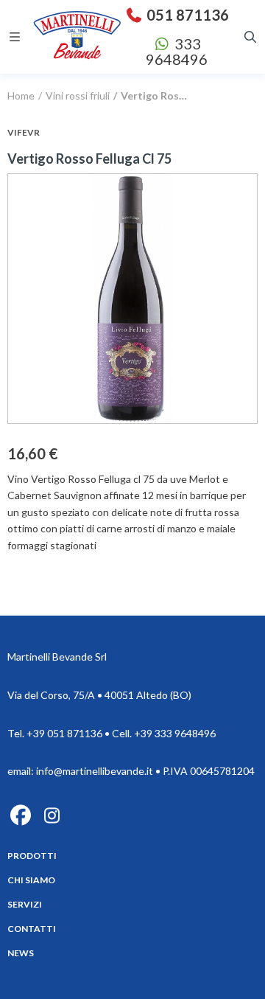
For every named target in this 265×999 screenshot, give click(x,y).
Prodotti (32, 855)
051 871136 (186, 15)
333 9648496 (177, 51)
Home (21, 95)
